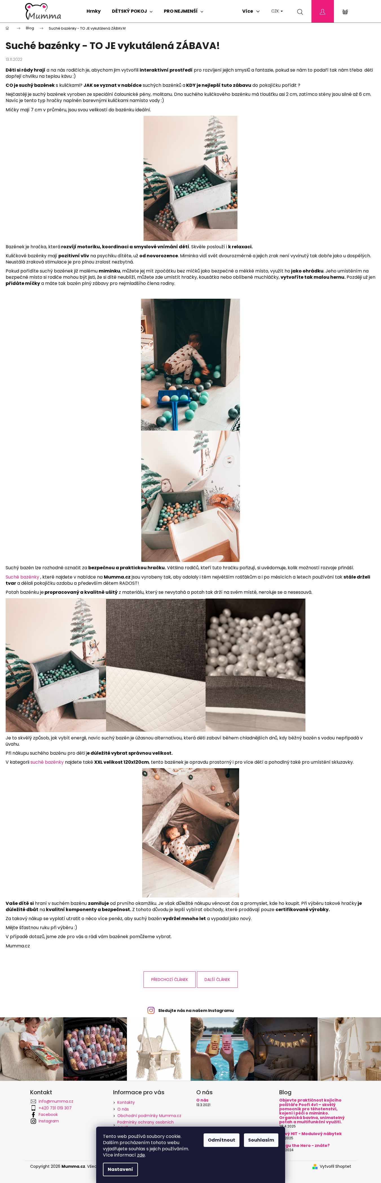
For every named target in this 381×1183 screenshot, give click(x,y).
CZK (275, 11)
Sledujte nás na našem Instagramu (196, 1010)
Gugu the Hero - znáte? (304, 1146)
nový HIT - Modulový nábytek (310, 1134)
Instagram (49, 1121)
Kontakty (126, 1102)
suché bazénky (47, 762)
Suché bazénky (22, 577)
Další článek (217, 979)
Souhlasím (261, 1140)
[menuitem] (93, 11)
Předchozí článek (169, 979)
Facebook (48, 1114)
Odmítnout (221, 1140)
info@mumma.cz (56, 1101)
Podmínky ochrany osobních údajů (145, 1124)
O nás (123, 1109)
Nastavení (120, 1169)
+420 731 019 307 (55, 1108)
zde (141, 1155)
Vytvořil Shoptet (335, 1166)
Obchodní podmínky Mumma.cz (149, 1115)
